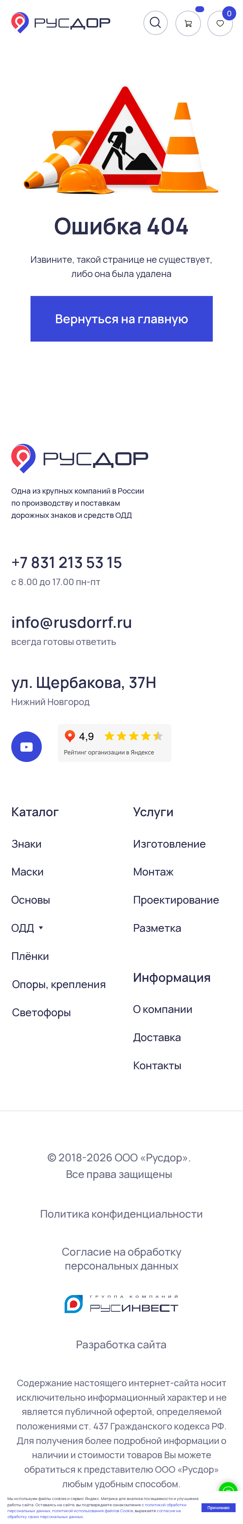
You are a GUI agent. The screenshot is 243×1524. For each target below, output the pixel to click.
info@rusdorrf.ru (71, 621)
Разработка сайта (121, 1344)
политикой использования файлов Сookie (92, 1510)
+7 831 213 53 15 (66, 562)
